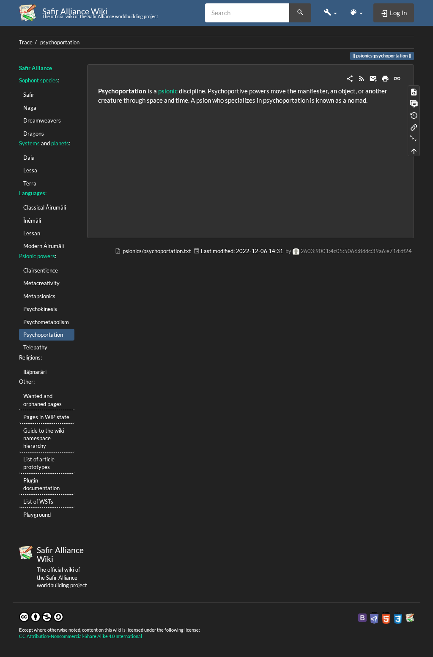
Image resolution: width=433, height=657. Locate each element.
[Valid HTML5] (386, 617)
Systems (29, 143)
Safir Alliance (35, 68)
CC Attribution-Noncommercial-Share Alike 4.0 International (80, 636)
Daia (29, 157)
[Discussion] (414, 103)
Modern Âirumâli (43, 246)
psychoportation (59, 42)
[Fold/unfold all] (414, 138)
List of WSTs (38, 501)
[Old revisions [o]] (414, 114)
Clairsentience (40, 270)
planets (60, 143)
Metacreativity (41, 283)
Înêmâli (32, 220)
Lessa (30, 170)
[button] (330, 12)
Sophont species (38, 80)
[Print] (385, 77)
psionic (168, 91)
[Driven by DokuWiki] (410, 617)
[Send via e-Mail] (373, 77)
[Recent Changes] (361, 77)
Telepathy (35, 347)
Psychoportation (43, 334)
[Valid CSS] (398, 617)
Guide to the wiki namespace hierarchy (43, 438)
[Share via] (350, 77)
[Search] (300, 13)
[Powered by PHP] (374, 617)
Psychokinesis (40, 308)
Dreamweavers (42, 120)
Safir (28, 94)
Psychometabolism (46, 322)
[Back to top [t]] (414, 150)
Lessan (31, 233)
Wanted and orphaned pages (42, 400)
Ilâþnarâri (35, 371)
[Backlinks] (414, 126)
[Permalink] (397, 77)
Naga (29, 107)
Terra (29, 183)
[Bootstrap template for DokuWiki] (362, 617)
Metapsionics (39, 296)
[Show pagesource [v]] (414, 91)
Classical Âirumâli (44, 207)
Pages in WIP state (46, 417)
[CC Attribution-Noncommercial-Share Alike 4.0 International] (41, 616)
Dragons (33, 133)
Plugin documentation (41, 484)
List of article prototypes (39, 463)
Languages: (33, 193)
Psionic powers (37, 256)
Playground (37, 514)
